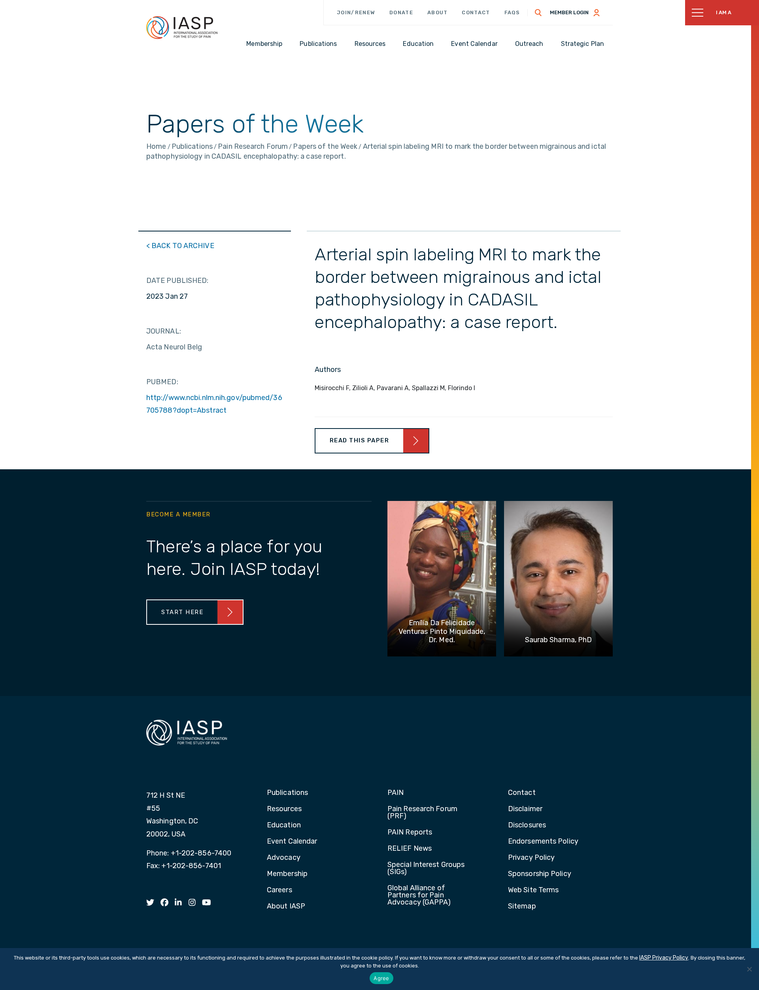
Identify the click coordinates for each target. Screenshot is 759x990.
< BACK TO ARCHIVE (180, 245)
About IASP (286, 906)
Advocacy (283, 858)
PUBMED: (162, 381)
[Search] (538, 12)
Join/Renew (356, 12)
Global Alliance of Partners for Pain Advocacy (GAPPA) (419, 895)
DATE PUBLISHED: (177, 280)
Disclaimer (525, 809)
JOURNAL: (163, 331)
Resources (284, 809)
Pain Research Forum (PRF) (422, 812)
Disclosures (527, 825)
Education (284, 825)
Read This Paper (359, 440)
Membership (287, 874)
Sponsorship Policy (539, 874)
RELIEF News (409, 849)
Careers (279, 890)
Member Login (569, 12)
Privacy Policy (531, 858)
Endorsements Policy (543, 842)
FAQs (512, 12)
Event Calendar (292, 842)
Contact (476, 12)
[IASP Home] (181, 27)
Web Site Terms (533, 890)
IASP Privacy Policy (663, 957)
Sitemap (522, 906)
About (437, 12)
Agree (381, 978)
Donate (401, 12)
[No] (749, 969)
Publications (287, 793)
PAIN (395, 793)
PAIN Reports (409, 832)
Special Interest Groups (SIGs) (425, 868)
